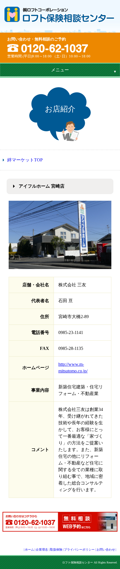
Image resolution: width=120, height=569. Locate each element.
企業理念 (42, 549)
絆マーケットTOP (25, 160)
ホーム (29, 549)
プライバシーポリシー (79, 549)
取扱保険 (56, 549)
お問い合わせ (106, 549)
